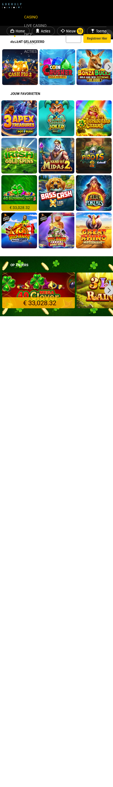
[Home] (12, 38)
